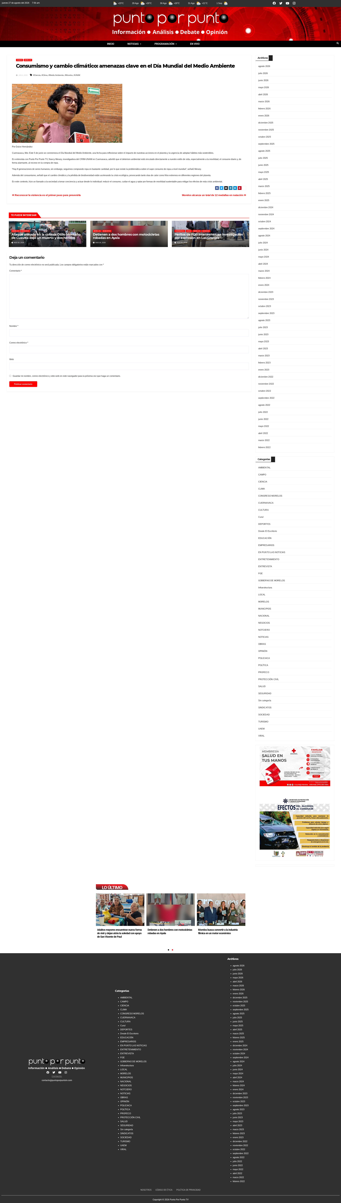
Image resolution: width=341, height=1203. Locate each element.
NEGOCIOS (264, 623)
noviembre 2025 (266, 130)
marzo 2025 (264, 186)
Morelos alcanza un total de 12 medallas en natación (213, 195)
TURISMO (263, 722)
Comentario (15, 271)
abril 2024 (263, 264)
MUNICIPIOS (25, 231)
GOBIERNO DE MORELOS (271, 580)
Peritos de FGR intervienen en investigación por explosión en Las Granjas (208, 236)
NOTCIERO (264, 630)
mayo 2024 (263, 257)
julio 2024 (263, 243)
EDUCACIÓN (265, 538)
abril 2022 (263, 433)
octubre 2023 (264, 306)
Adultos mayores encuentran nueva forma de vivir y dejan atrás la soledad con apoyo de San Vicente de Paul (119, 933)
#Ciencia (36, 75)
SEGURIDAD (264, 693)
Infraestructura (265, 587)
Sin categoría (264, 700)
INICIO (110, 43)
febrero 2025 (264, 193)
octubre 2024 (264, 221)
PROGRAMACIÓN (164, 43)
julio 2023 (263, 327)
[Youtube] (287, 3)
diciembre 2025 (265, 123)
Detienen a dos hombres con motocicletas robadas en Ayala (126, 236)
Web (11, 359)
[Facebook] (274, 3)
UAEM (261, 729)
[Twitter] (280, 3)
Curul (261, 517)
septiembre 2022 (266, 398)
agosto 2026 (264, 66)
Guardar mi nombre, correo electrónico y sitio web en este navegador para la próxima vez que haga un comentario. (67, 376)
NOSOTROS (146, 1190)
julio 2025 (263, 158)
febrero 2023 (264, 363)
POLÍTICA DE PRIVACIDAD (188, 1190)
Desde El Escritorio (267, 531)
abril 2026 (263, 94)
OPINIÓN (262, 651)
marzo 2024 (264, 271)
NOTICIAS (133, 43)
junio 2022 (263, 419)
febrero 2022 (264, 447)
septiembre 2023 (266, 313)
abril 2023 (263, 348)
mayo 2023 (263, 341)
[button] (134, 44)
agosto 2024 (264, 236)
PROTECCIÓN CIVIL (268, 679)
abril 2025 (263, 179)
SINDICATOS (265, 707)
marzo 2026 (264, 101)
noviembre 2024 (266, 214)
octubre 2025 (264, 137)
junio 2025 (263, 165)
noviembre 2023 (266, 299)
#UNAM (77, 75)
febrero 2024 (264, 278)
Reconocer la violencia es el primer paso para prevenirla (47, 195)
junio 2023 (263, 334)
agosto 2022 (264, 405)
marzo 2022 (264, 440)
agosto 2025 (264, 151)
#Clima (44, 75)
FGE (260, 573)
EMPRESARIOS (266, 545)
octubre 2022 (264, 391)
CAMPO (262, 475)
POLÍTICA (263, 665)
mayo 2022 (263, 426)
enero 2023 (263, 370)
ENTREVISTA (265, 566)
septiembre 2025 (266, 144)
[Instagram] (294, 3)
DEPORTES (264, 524)
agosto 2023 (264, 320)
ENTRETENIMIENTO (268, 559)
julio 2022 (263, 412)
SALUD (262, 686)
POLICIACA (264, 658)
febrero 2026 (264, 108)
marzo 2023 (264, 355)
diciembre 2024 (265, 207)
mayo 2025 (263, 172)
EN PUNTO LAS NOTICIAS (271, 552)
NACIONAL (264, 616)
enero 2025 (263, 200)
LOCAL (189, 231)
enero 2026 (263, 116)
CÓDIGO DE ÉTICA (163, 1190)
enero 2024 (263, 285)
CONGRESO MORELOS (270, 496)
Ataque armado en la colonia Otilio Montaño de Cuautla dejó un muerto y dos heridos (45, 236)
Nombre (13, 326)
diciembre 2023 (265, 292)
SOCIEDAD (206, 231)
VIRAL (261, 736)
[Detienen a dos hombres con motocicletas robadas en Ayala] (170, 909)
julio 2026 (263, 73)
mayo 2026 (263, 87)
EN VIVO (195, 43)
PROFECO (263, 672)
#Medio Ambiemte (56, 75)
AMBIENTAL (264, 467)
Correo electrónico (18, 343)
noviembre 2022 (266, 384)
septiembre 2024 (266, 228)
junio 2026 (263, 80)
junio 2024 (263, 250)
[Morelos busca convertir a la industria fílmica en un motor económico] (221, 909)
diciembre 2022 (265, 377)
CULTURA (263, 510)
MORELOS (28, 60)
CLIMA (261, 489)
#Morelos (69, 75)
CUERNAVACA (179, 231)
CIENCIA (19, 60)
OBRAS (262, 644)
